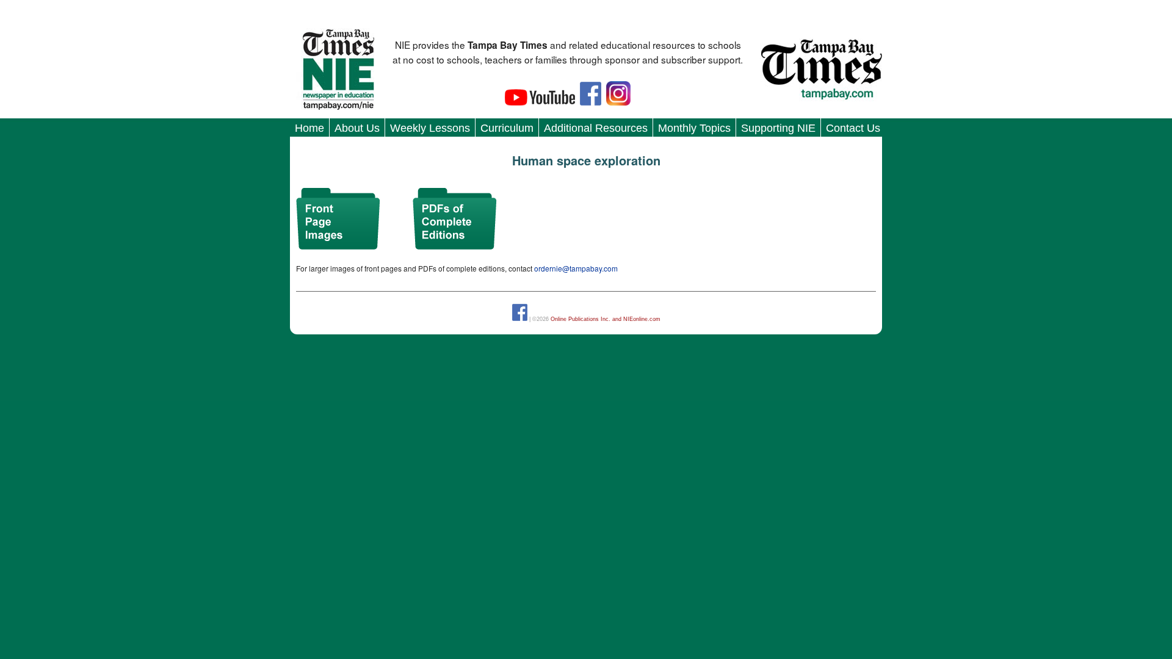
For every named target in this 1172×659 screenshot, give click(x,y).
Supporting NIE (778, 128)
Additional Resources (596, 128)
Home (309, 128)
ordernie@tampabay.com (576, 268)
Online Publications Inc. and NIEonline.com (605, 319)
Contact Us (853, 128)
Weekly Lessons (430, 128)
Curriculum (507, 128)
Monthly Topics (694, 128)
